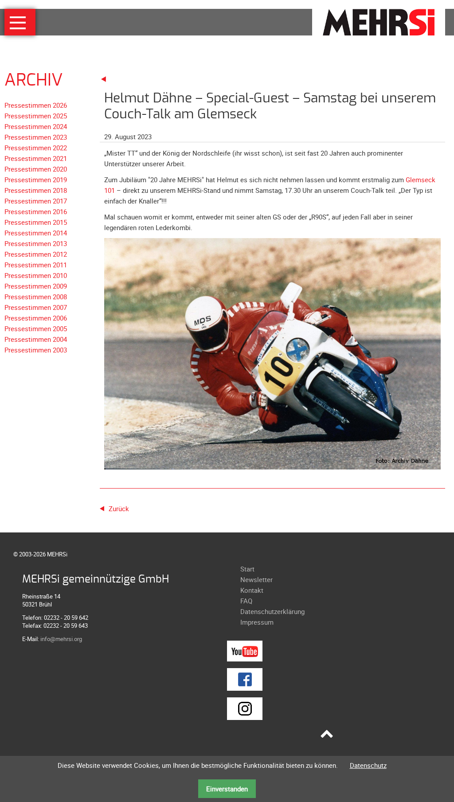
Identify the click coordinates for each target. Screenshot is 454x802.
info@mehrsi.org (61, 639)
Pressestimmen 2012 (35, 254)
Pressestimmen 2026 (35, 105)
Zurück (119, 508)
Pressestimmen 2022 (35, 147)
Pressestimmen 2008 (35, 296)
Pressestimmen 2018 (35, 190)
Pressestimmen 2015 (35, 222)
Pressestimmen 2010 (35, 275)
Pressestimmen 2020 (35, 168)
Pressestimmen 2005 (35, 328)
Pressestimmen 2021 (35, 158)
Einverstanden (227, 788)
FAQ (246, 600)
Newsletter (256, 579)
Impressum (257, 622)
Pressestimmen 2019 (35, 179)
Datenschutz (368, 765)
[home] (379, 21)
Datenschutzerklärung (272, 611)
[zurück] (103, 78)
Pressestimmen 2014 (35, 232)
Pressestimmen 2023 (35, 137)
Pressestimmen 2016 (35, 211)
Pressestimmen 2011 (35, 264)
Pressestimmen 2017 (35, 200)
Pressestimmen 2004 (35, 339)
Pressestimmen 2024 (35, 126)
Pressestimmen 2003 (35, 349)
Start (247, 568)
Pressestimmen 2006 (35, 317)
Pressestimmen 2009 (35, 286)
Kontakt (251, 590)
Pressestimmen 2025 (35, 115)
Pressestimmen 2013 (35, 243)
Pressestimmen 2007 (35, 307)
